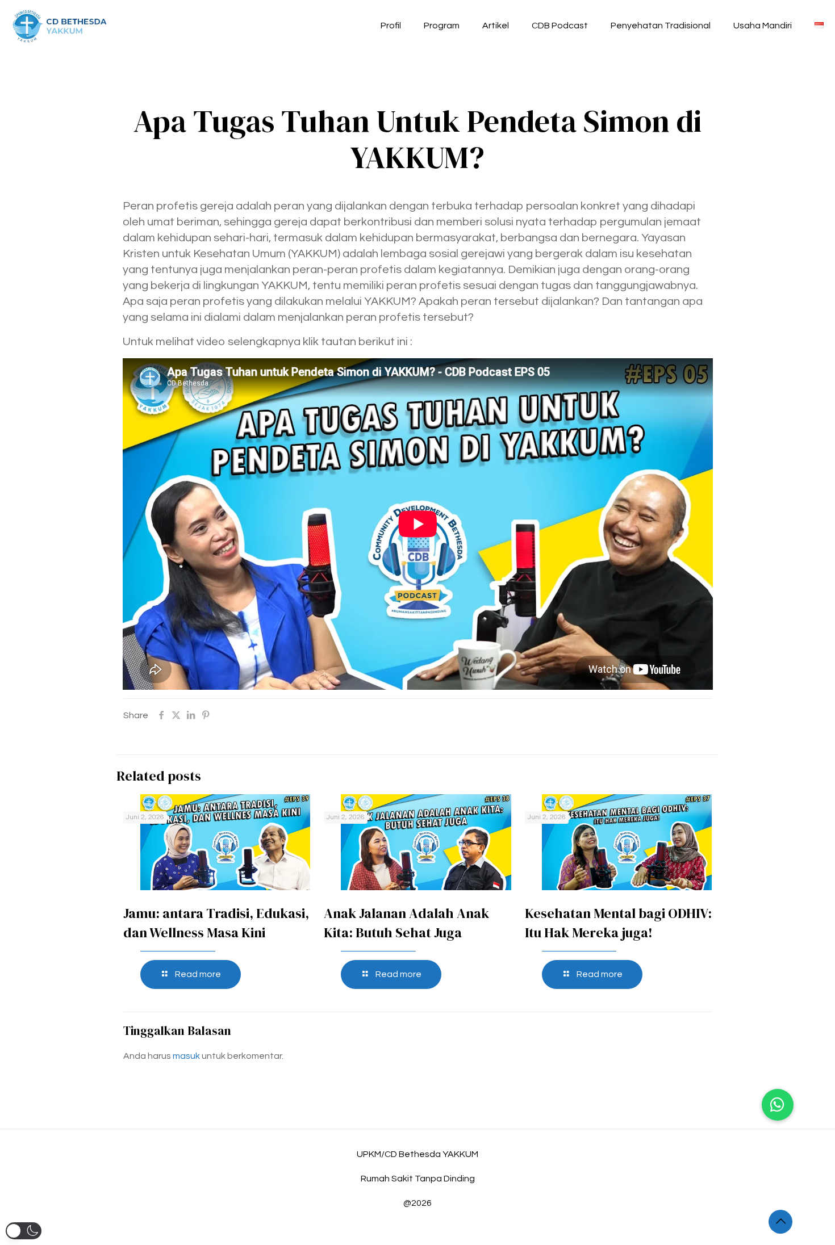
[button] (778, 1105)
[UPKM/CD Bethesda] (59, 25)
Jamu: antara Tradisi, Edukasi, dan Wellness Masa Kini (216, 923)
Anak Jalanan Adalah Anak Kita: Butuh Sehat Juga (406, 923)
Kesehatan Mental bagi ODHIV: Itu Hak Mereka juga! (618, 923)
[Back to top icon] (780, 1222)
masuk (186, 1055)
